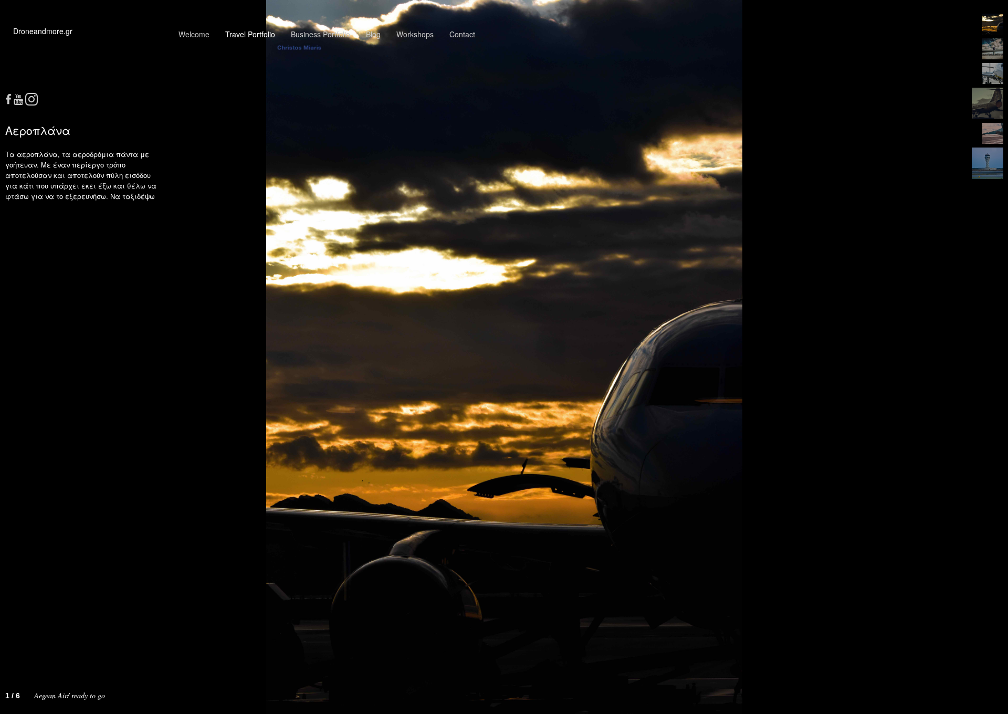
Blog (373, 34)
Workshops (415, 34)
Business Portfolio (320, 34)
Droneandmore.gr (42, 31)
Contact (462, 34)
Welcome (193, 34)
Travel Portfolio (250, 34)
